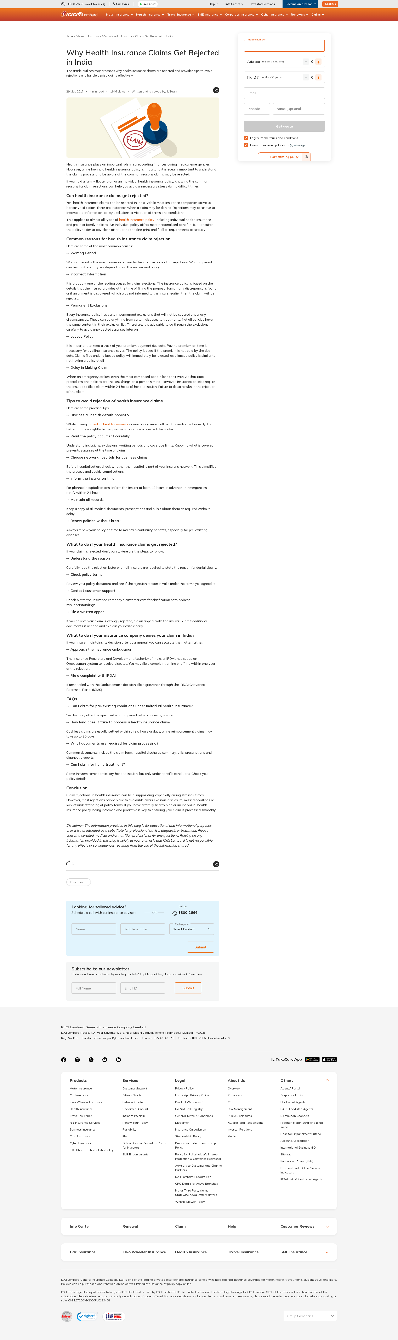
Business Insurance (83, 1129)
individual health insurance (108, 424)
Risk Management (240, 1109)
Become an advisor (299, 4)
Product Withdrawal (189, 1102)
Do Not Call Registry (189, 1109)
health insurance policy (136, 220)
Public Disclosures (240, 1116)
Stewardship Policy (188, 1136)
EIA (125, 1136)
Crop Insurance (80, 1136)
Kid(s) (265, 77)
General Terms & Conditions (194, 1116)
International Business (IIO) (298, 1147)
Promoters (235, 1095)
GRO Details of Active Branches (196, 1183)
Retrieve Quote (133, 1102)
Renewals (298, 14)
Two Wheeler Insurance (86, 1102)
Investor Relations (263, 4)
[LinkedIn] (118, 1059)
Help (212, 4)
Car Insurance (79, 1095)
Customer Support (135, 1088)
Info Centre (233, 4)
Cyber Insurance (80, 1143)
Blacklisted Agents (293, 1102)
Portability (129, 1129)
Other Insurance (273, 14)
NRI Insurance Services (85, 1123)
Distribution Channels (294, 1116)
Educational (78, 882)
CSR (230, 1102)
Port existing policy (284, 157)
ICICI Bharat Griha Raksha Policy (91, 1150)
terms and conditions (283, 138)
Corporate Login (291, 1095)
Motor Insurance (118, 14)
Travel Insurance (179, 14)
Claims (316, 14)
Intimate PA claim (134, 1116)
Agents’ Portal (290, 1088)
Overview (234, 1088)
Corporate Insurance (240, 14)
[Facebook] (63, 1059)
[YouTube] (104, 1059)
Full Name (83, 988)
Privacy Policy (184, 1088)
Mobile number (136, 929)
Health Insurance (148, 14)
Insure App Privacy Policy (192, 1095)
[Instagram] (77, 1059)
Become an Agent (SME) (296, 1161)
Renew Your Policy (135, 1123)
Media (232, 1136)
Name (80, 929)
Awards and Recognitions (245, 1123)
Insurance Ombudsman (190, 1129)
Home (71, 36)
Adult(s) (265, 62)
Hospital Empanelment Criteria (300, 1134)
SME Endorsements (135, 1154)
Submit (200, 947)
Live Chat (149, 4)
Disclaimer (182, 1123)
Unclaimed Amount (135, 1109)
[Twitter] (91, 1059)
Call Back (122, 4)
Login (329, 4)
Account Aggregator (294, 1141)
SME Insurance (208, 14)
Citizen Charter (133, 1095)
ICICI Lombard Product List (193, 1177)
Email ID (131, 988)
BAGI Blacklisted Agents (296, 1109)
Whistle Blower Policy (190, 1202)
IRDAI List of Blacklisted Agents (301, 1179)
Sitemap (285, 1154)
